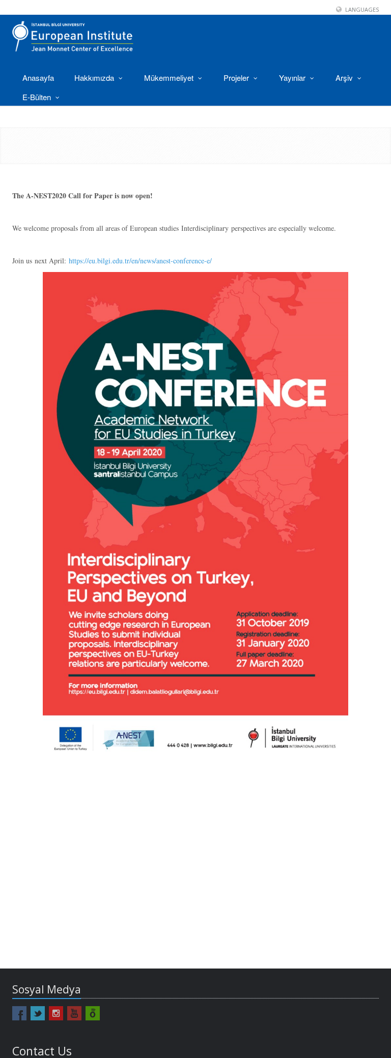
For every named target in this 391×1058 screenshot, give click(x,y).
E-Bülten (37, 97)
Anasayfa (38, 77)
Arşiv (345, 77)
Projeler (237, 77)
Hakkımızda (95, 77)
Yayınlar (293, 77)
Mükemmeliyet (170, 77)
